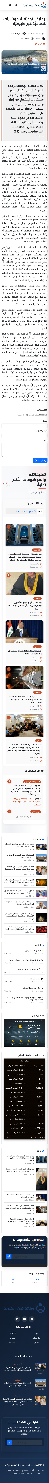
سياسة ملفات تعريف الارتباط (29, 1473)
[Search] (16, 5)
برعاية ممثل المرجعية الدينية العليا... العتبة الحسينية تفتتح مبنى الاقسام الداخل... (20, 1158)
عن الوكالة (41, 1470)
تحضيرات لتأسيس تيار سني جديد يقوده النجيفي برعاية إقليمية (20, 903)
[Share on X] (41, 43)
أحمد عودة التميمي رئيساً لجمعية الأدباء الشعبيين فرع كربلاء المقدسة (26, 801)
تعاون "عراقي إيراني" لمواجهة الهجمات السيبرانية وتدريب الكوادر (19, 845)
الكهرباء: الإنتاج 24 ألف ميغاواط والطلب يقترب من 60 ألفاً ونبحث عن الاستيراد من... (19, 881)
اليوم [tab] (40, 511)
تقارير (37, 1342)
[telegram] (17, 1319)
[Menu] (4, 5)
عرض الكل (8, 484)
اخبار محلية (36, 1338)
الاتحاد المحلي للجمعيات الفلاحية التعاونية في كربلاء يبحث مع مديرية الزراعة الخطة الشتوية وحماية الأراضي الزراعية (24, 749)
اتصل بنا (14, 1473)
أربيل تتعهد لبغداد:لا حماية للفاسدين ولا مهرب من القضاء (25, 652)
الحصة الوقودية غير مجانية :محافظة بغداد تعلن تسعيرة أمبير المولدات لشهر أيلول (25, 699)
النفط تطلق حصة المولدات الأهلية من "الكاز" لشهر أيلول (20, 856)
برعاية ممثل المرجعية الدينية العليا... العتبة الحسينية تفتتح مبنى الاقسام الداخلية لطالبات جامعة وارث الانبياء (25, 557)
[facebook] (32, 1319)
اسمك (45, 421)
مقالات (12, 1342)
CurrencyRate (39, 1141)
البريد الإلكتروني (41, 431)
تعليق (45, 440)
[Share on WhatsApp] (38, 43)
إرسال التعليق (40, 460)
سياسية (39, 38)
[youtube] (24, 1319)
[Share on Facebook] (44, 43)
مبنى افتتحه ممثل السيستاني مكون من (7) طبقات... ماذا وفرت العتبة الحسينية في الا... (19, 915)
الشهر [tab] (24, 511)
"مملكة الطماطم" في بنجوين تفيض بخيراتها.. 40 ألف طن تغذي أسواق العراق (19, 928)
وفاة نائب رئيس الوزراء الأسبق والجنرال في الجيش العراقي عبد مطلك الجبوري (25, 605)
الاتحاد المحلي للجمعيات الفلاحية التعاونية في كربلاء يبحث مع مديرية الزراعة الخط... (21, 1221)
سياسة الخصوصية (13, 1470)
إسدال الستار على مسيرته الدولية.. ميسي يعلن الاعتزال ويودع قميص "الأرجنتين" (19, 892)
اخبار (36, 1333)
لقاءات (12, 1338)
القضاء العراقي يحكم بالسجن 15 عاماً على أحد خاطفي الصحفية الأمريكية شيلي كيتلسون (19, 868)
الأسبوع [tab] (32, 511)
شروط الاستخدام (28, 1470)
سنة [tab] (17, 511)
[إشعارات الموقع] (10, 5)
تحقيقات (12, 1333)
